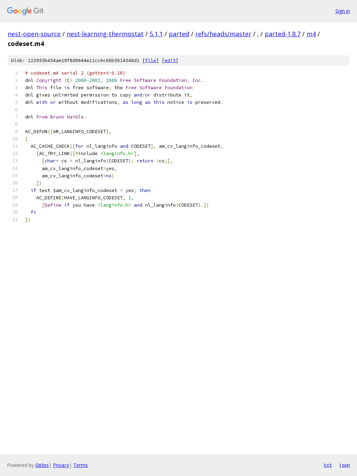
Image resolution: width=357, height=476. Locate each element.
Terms (80, 465)
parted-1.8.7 (283, 34)
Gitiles (42, 465)
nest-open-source (34, 34)
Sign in (342, 11)
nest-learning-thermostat (105, 34)
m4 (311, 34)
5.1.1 (156, 34)
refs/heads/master (223, 34)
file (150, 60)
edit (170, 60)
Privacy (61, 465)
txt (328, 465)
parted (179, 34)
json (344, 465)
